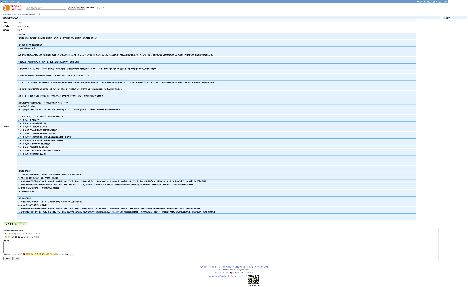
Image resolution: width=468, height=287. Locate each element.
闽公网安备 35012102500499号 (243, 273)
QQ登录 (6, 2)
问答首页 (419, 2)
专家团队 (243, 267)
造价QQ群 (250, 267)
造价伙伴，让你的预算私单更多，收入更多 (223, 276)
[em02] (26, 254)
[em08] (43, 254)
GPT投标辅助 (213, 267)
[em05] (35, 254)
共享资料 (21, 14)
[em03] (29, 254)
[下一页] (56, 254)
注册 (17, 2)
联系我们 (222, 267)
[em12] (53, 254)
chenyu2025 (21, 22)
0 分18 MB (22, 224)
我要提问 (427, 2)
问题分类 (434, 2)
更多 (440, 2)
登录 (12, 2)
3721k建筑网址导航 (261, 267)
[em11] (51, 254)
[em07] (40, 254)
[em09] (45, 254)
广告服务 (229, 267)
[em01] (24, 254)
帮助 (445, 2)
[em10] (48, 254)
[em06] (37, 254)
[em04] (32, 254)
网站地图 (236, 267)
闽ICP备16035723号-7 (222, 273)
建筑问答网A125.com (9, 14)
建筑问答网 (204, 267)
